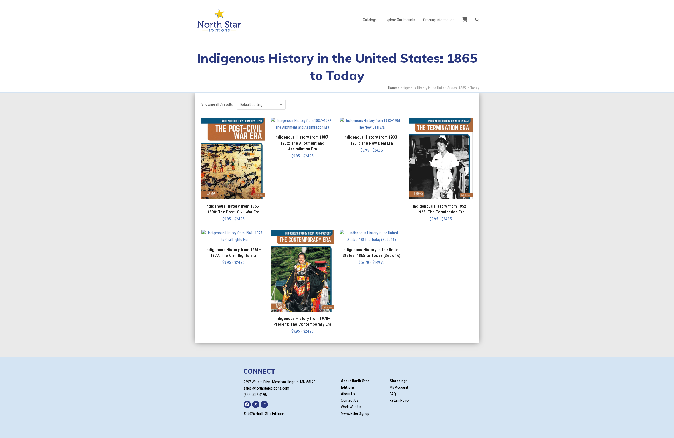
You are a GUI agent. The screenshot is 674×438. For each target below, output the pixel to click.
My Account (399, 387)
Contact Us (349, 400)
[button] (477, 19)
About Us (348, 394)
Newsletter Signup (355, 413)
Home (392, 88)
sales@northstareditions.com (266, 388)
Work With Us (351, 407)
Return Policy (400, 400)
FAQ (393, 394)
